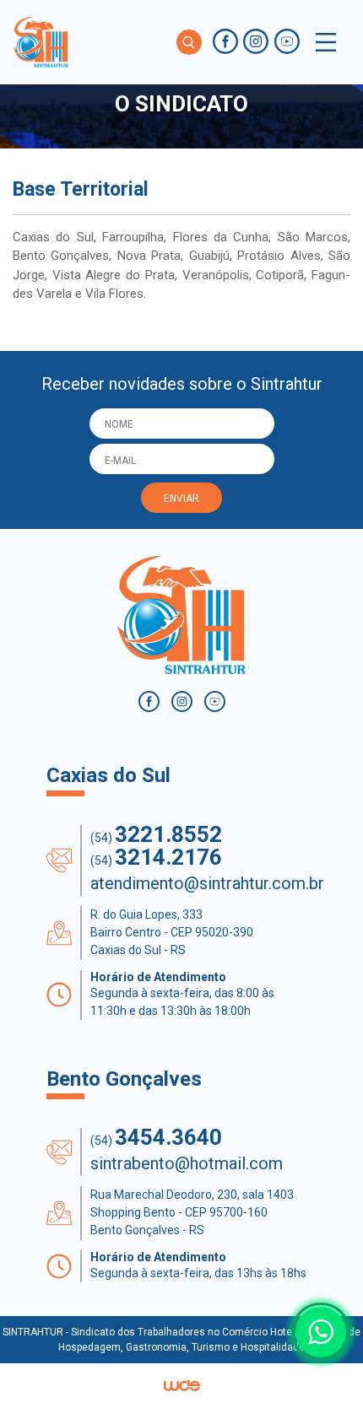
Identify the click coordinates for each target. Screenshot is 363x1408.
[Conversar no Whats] (320, 1332)
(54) (156, 834)
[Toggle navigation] (325, 42)
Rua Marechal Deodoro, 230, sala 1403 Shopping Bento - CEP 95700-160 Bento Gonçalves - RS (192, 1212)
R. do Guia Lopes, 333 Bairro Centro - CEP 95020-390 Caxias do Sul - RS (171, 932)
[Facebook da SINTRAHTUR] (225, 41)
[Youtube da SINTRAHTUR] (287, 41)
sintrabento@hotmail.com (186, 1163)
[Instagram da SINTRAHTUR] (256, 41)
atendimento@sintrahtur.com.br (207, 883)
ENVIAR (181, 498)
